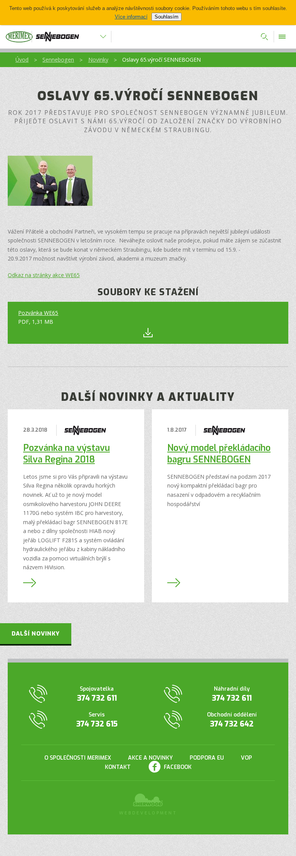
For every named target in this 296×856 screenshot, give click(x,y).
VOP (246, 758)
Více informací (131, 17)
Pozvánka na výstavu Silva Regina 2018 (66, 454)
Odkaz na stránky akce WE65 (44, 275)
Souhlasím (166, 17)
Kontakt (118, 767)
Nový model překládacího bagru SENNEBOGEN (219, 454)
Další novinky (36, 633)
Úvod (22, 59)
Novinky (98, 59)
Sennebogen (58, 59)
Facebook (178, 767)
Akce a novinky (150, 758)
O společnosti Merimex (77, 758)
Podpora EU (207, 758)
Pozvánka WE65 (38, 312)
